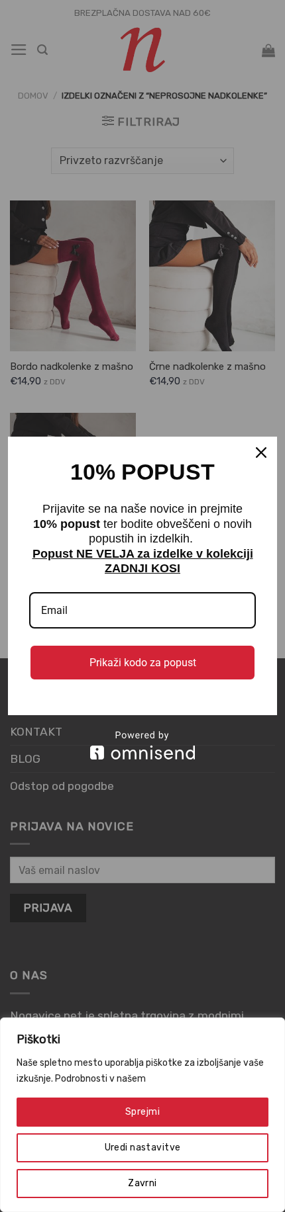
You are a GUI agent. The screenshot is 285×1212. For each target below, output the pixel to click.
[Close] (261, 452)
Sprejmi (142, 1111)
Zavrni (142, 1183)
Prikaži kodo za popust (142, 662)
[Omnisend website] (142, 745)
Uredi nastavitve (143, 1147)
